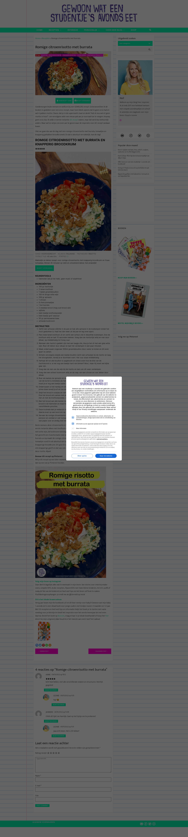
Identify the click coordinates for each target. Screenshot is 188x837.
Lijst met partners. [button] (102, 439)
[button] (94, 428)
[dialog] (94, 419)
